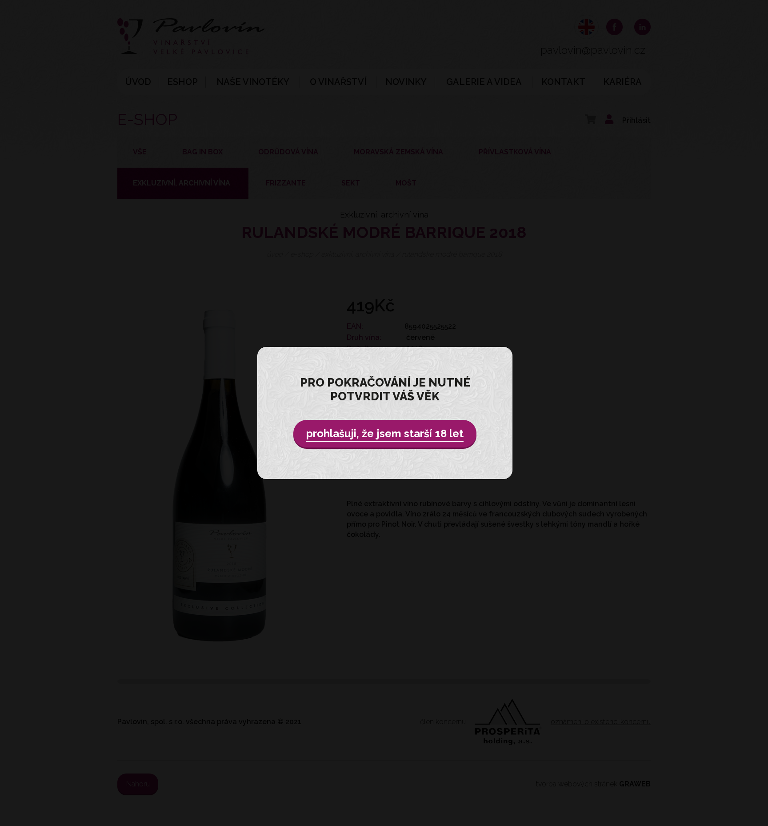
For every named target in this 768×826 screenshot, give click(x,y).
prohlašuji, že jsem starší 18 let (385, 433)
